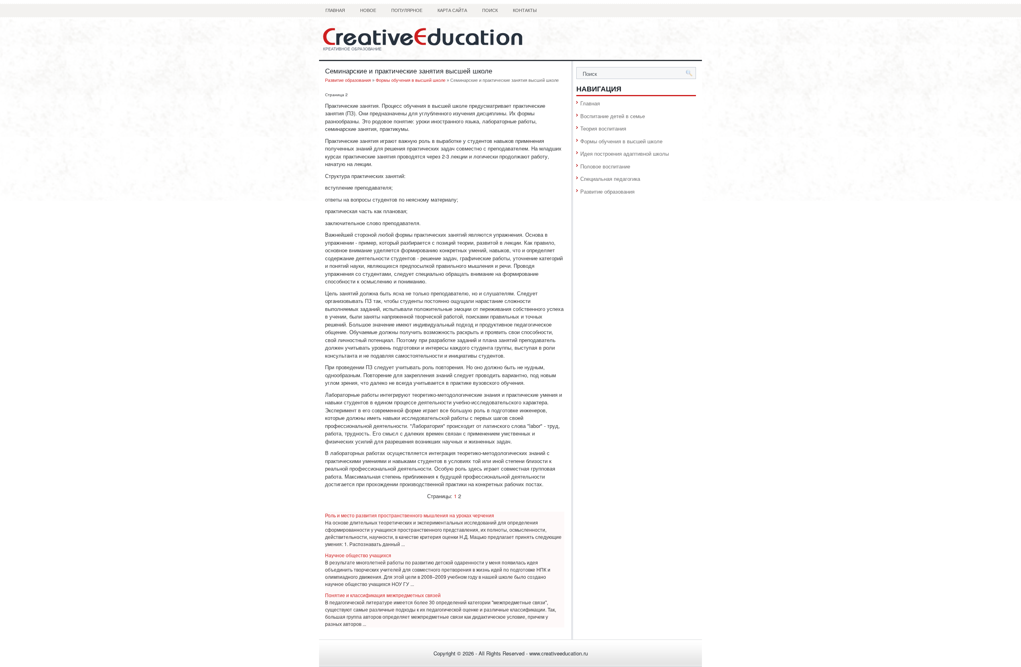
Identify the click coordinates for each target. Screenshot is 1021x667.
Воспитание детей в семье (612, 116)
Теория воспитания (603, 128)
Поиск (490, 10)
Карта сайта (452, 10)
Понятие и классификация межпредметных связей (383, 595)
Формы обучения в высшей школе (410, 80)
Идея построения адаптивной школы (624, 153)
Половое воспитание (605, 166)
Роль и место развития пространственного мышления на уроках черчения (409, 515)
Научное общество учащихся (358, 555)
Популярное (406, 10)
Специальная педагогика (610, 178)
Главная (335, 10)
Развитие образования (348, 80)
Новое (368, 10)
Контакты (525, 10)
